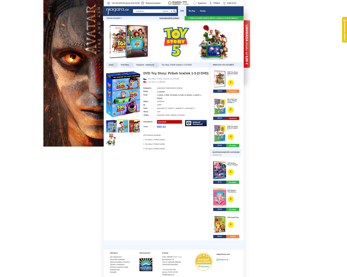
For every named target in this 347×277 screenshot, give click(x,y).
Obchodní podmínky (117, 259)
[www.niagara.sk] (117, 14)
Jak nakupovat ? (116, 257)
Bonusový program (153, 3)
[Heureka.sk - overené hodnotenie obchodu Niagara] (203, 270)
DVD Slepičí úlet (233, 217)
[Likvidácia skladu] (260, 138)
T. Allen (166, 95)
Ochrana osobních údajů (119, 267)
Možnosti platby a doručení (120, 262)
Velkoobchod (115, 270)
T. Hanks (160, 95)
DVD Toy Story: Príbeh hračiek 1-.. (232, 73)
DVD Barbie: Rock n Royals (232, 164)
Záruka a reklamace (117, 264)
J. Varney (196, 95)
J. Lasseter (161, 91)
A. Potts (181, 95)
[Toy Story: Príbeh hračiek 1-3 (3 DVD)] (112, 132)
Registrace (202, 3)
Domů (111, 65)
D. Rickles (188, 95)
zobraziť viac (217, 155)
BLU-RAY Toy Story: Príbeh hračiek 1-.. (232, 100)
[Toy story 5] (173, 59)
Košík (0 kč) (231, 3)
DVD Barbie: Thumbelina (231, 191)
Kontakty (113, 272)
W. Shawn (174, 95)
